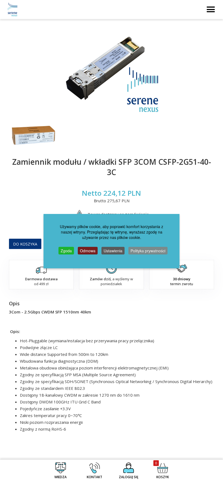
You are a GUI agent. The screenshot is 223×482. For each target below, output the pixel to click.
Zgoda (66, 250)
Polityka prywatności (148, 250)
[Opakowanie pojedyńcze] (32, 135)
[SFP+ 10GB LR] (111, 73)
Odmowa (87, 250)
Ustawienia (113, 250)
